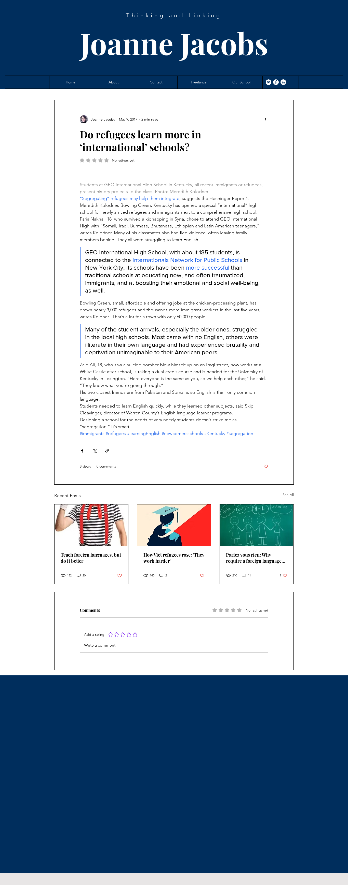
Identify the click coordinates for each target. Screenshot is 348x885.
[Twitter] (268, 82)
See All (288, 494)
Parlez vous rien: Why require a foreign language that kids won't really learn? (255, 558)
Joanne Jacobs (174, 43)
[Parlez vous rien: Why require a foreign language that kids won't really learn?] (256, 525)
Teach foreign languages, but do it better (91, 558)
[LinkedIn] (283, 82)
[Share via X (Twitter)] (94, 450)
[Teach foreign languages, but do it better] (91, 525)
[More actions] (265, 119)
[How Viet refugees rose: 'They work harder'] (174, 525)
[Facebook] (276, 82)
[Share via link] (107, 450)
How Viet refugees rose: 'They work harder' (173, 558)
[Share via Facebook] (82, 450)
